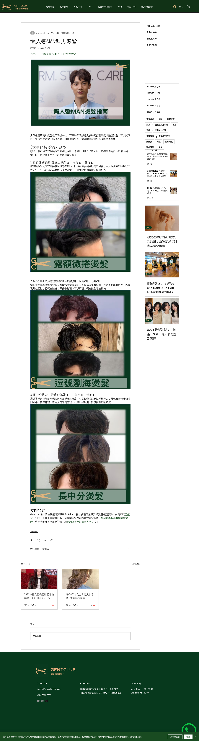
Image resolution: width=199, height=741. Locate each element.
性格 (175, 124)
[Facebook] (38, 701)
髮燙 (148, 124)
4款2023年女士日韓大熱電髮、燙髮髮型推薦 (80, 596)
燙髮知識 (150, 136)
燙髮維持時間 (164, 136)
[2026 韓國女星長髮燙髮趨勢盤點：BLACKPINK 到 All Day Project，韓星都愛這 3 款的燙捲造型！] (39, 579)
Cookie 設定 (175, 736)
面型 (159, 141)
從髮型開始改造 (161, 124)
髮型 (160, 147)
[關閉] (195, 737)
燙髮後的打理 (160, 130)
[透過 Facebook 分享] (31, 540)
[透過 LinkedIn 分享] (45, 540)
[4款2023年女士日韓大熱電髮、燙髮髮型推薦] (80, 579)
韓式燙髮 (171, 119)
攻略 (148, 130)
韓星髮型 (150, 147)
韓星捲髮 (169, 141)
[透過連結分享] (51, 540)
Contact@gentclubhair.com (49, 689)
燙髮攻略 (34, 531)
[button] (188, 6)
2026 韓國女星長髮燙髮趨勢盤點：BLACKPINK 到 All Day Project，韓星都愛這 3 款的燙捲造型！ (39, 596)
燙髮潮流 (150, 119)
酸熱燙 (149, 141)
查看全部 (136, 563)
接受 (188, 736)
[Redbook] (46, 701)
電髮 (160, 119)
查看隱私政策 (136, 736)
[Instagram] (42, 701)
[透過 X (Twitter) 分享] (38, 540)
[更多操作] (129, 33)
